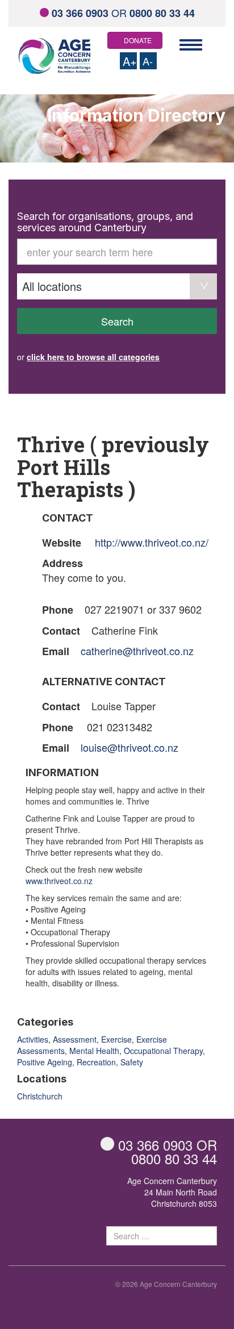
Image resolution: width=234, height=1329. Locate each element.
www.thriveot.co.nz (59, 880)
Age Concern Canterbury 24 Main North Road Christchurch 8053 (172, 1192)
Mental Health (94, 1050)
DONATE (138, 40)
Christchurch (39, 1096)
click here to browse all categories (93, 357)
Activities (32, 1039)
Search (117, 321)
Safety (131, 1062)
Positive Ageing (44, 1062)
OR (123, 12)
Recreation (96, 1062)
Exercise (116, 1039)
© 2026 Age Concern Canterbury (166, 1284)
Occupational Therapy (163, 1050)
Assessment (75, 1039)
